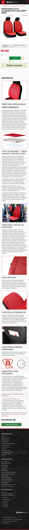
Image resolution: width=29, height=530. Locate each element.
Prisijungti (3, 455)
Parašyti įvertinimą (11, 424)
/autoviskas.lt (5, 502)
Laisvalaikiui (4, 468)
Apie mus (3, 436)
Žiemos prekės (4, 470)
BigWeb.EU (10, 519)
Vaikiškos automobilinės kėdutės (8, 472)
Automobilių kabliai (5, 461)
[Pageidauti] (22, 58)
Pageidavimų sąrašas (6, 454)
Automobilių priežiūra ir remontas (8, 484)
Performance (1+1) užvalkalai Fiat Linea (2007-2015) (14, 6)
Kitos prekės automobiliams (7, 486)
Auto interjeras (4, 465)
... (2, 6)
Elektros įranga (4, 475)
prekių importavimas (15, 521)
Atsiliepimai (3, 448)
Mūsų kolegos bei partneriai (7, 452)
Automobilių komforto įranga (7, 474)
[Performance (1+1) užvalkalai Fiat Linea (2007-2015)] (14, 31)
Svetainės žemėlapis (5, 450)
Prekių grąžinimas (5, 440)
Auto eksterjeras (5, 467)
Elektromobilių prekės (6, 463)
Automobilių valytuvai (6, 477)
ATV (8, 45)
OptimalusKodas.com (6, 523)
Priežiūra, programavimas (6, 521)
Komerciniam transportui (6, 481)
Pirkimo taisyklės (5, 441)
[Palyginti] (10, 61)
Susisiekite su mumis (5, 447)
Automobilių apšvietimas (6, 479)
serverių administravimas (17, 519)
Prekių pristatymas (5, 438)
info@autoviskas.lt (6, 499)
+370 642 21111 (5, 497)
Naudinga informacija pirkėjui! (7, 443)
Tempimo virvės (4, 482)
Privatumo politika (5, 445)
